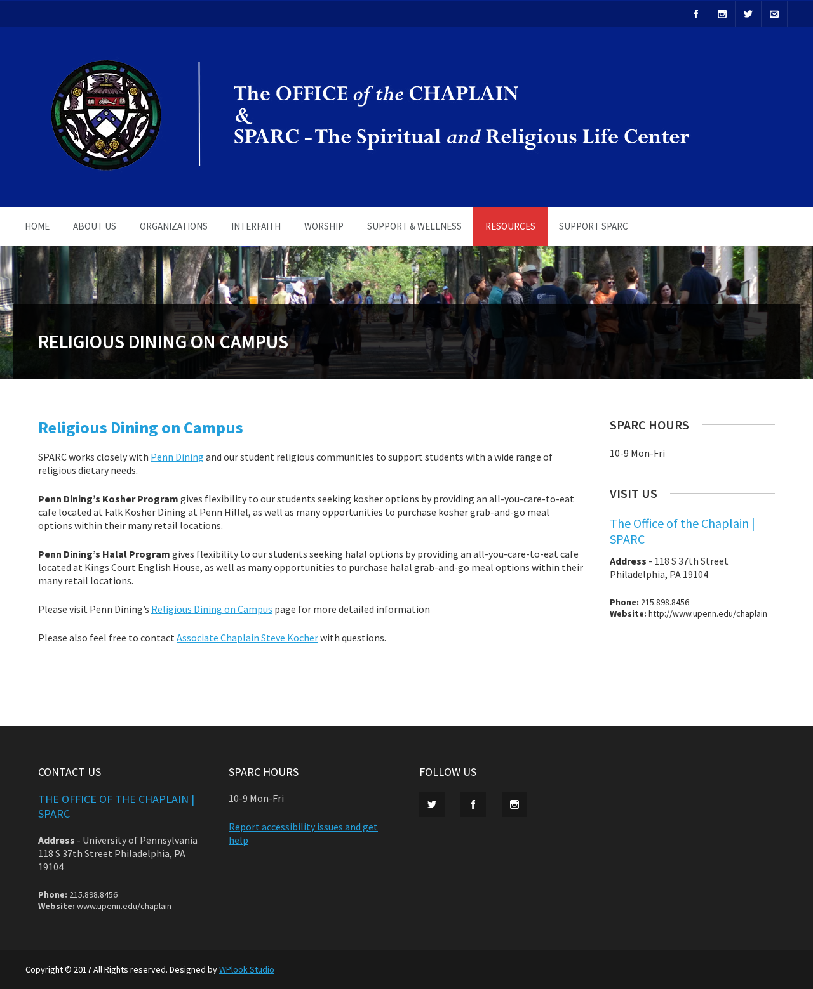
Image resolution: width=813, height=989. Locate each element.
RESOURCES (510, 226)
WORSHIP (324, 226)
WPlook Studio (246, 969)
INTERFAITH (256, 226)
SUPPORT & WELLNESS (414, 226)
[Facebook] (696, 14)
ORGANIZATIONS (174, 226)
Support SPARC (593, 226)
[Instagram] (722, 14)
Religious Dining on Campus (211, 609)
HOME (37, 226)
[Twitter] (748, 14)
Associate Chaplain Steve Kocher (247, 637)
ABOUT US (94, 226)
